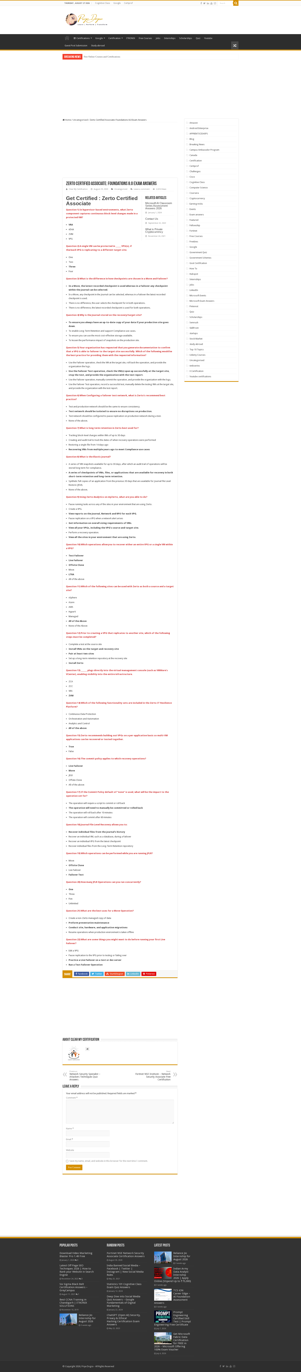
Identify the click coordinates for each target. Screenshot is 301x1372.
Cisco (192, 176)
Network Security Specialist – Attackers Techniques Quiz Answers (85, 1075)
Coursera (194, 193)
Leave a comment (142, 189)
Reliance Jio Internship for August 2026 (87, 1318)
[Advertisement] (172, 17)
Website (70, 1150)
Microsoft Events (198, 295)
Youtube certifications (200, 376)
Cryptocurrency (197, 198)
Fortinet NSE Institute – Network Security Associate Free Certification (153, 1075)
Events (193, 209)
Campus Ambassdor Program (204, 149)
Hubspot (194, 274)
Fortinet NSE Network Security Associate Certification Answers (126, 1255)
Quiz (198, 38)
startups (194, 333)
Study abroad (98, 45)
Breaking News (197, 144)
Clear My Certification (78, 189)
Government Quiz (198, 252)
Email (69, 1139)
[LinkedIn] (208, 3)
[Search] (235, 3)
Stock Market (196, 338)
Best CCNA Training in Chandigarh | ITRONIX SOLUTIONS (73, 1302)
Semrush (194, 322)
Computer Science (199, 187)
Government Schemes (200, 257)
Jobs (158, 38)
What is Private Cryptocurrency (154, 230)
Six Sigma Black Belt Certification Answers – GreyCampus (73, 1287)
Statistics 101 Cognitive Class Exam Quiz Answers (124, 1286)
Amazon (194, 123)
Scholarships (185, 38)
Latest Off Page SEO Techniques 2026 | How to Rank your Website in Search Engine (77, 1270)
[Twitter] (204, 3)
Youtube (208, 38)
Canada (193, 155)
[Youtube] (211, 3)
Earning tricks (196, 203)
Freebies (194, 241)
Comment (72, 1097)
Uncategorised (80, 120)
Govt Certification (198, 263)
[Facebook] (201, 3)
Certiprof (128, 3)
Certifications (83, 38)
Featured (194, 220)
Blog (192, 139)
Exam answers (197, 214)
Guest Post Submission (76, 45)
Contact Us (151, 218)
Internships (169, 38)
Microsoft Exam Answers (202, 301)
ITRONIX (130, 38)
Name (70, 1128)
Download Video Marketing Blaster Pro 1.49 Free (76, 1255)
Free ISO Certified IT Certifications (100, 56)
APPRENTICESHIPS (199, 133)
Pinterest (194, 306)
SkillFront (194, 328)
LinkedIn (194, 290)
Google (117, 3)
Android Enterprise (199, 128)
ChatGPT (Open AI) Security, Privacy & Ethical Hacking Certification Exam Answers (123, 1320)
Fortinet (193, 230)
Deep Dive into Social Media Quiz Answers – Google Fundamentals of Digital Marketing (123, 1301)
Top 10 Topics (197, 349)
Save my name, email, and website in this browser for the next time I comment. (109, 1161)
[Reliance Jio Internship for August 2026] (68, 1319)
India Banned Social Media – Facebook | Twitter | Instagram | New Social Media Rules (125, 1270)
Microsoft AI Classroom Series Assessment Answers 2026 (158, 206)
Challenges (195, 171)
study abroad (196, 344)
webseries (195, 365)
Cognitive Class (102, 3)
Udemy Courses (197, 355)
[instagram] (215, 3)
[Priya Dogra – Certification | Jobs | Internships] (87, 19)
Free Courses (145, 38)
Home (67, 37)
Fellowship (195, 225)
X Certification (196, 371)
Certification (114, 38)
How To (193, 268)
